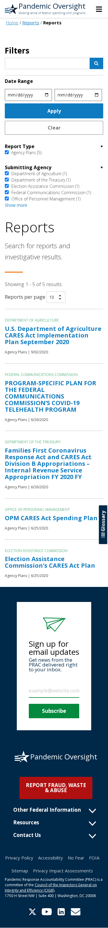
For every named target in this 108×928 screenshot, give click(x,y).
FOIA (94, 858)
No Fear (76, 858)
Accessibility (50, 858)
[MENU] (99, 9)
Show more (16, 205)
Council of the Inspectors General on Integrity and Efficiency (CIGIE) (51, 887)
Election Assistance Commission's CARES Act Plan (50, 562)
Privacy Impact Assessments (63, 871)
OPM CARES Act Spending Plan (51, 518)
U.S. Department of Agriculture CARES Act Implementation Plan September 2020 (53, 335)
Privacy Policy (19, 858)
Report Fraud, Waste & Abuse (56, 788)
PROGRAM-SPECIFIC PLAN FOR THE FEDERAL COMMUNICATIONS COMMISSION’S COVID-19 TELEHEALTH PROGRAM (50, 396)
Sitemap (19, 871)
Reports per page (25, 297)
